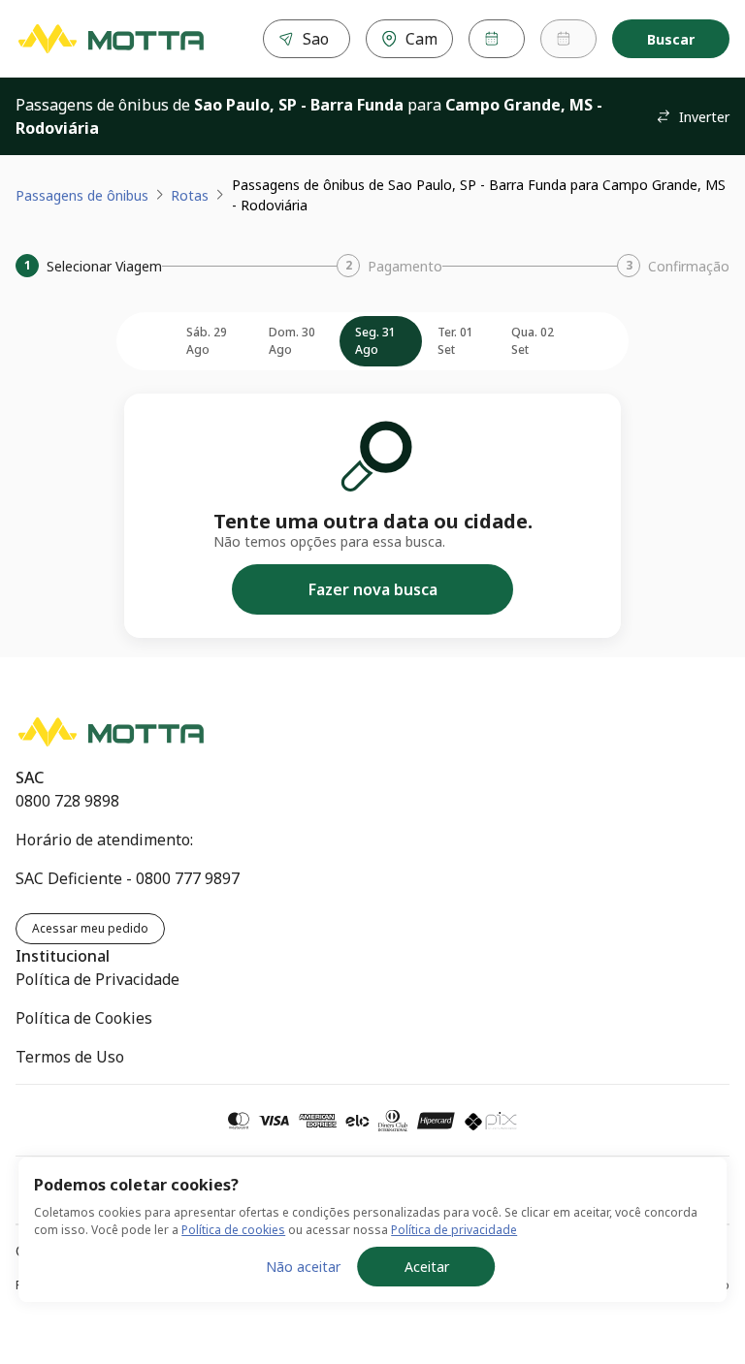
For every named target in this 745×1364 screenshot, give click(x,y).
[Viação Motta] (111, 38)
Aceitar (427, 1266)
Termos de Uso (70, 1056)
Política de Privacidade (97, 979)
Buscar (671, 39)
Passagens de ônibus (82, 195)
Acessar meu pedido (90, 928)
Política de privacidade (454, 1229)
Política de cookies (233, 1229)
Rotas (190, 195)
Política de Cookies (84, 1018)
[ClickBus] (84, 727)
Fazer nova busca (372, 589)
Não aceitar (303, 1266)
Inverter (704, 117)
